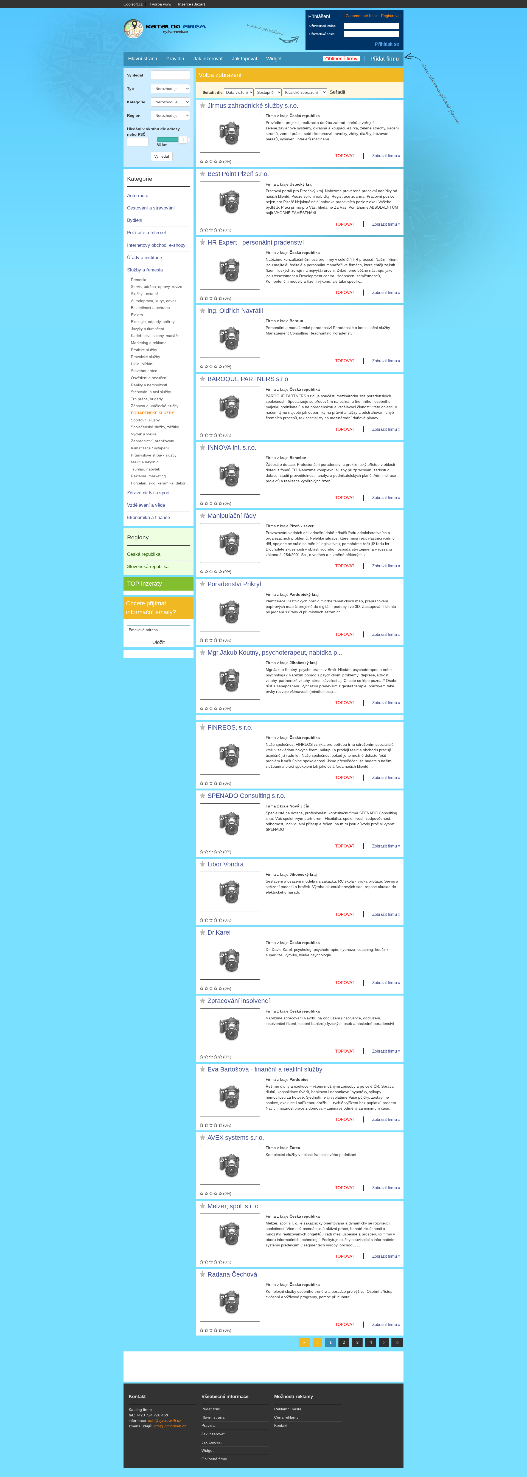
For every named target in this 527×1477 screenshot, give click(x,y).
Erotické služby (144, 350)
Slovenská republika (148, 566)
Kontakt (280, 1425)
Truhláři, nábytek (145, 469)
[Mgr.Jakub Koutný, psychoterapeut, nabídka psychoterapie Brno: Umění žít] (230, 680)
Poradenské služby (152, 413)
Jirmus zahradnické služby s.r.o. (253, 106)
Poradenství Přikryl (234, 584)
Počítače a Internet (146, 232)
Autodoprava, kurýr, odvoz (153, 301)
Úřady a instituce (144, 257)
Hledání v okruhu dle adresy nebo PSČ (153, 132)
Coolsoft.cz (133, 4)
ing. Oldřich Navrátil (235, 311)
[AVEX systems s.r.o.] (230, 1165)
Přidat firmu (385, 59)
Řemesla (138, 279)
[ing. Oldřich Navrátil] (230, 338)
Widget (274, 58)
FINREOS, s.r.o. (230, 727)
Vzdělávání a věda (146, 505)
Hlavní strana (142, 58)
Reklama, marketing (148, 476)
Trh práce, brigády (147, 399)
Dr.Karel (219, 932)
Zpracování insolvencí (239, 1001)
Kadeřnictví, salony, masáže (155, 335)
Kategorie (136, 102)
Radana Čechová (232, 1274)
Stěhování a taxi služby (151, 392)
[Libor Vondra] (230, 891)
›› (397, 1342)
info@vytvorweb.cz (164, 1420)
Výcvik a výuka (143, 434)
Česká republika (143, 554)
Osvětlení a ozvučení (149, 378)
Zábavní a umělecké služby (154, 406)
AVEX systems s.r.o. (236, 1138)
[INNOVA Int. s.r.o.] (230, 475)
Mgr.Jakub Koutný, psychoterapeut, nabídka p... (275, 653)
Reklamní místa (287, 1409)
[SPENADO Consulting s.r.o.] (230, 823)
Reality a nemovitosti (149, 385)
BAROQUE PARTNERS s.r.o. (249, 379)
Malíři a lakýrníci (145, 462)
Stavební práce (144, 370)
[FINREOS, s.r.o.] (230, 755)
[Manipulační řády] (230, 543)
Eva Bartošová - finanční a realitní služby (265, 1069)
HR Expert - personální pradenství (256, 242)
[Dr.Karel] (230, 960)
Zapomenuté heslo (362, 15)
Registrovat (391, 15)
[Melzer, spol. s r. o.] (230, 1233)
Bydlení (134, 220)
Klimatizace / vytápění (150, 448)
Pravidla (175, 58)
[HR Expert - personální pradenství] (230, 270)
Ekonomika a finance (148, 517)
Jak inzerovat (208, 58)
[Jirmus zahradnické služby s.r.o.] (230, 133)
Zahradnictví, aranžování (152, 441)
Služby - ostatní (144, 293)
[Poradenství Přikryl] (230, 611)
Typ (130, 88)
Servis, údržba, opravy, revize (156, 286)
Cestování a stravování (151, 208)
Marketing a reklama (149, 343)
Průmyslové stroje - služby (153, 455)
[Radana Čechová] (230, 1302)
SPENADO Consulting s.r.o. (246, 796)
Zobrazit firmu (384, 155)
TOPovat (344, 155)
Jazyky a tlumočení (147, 329)
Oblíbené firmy (341, 58)
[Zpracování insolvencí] (230, 1028)
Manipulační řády (232, 516)
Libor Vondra (226, 864)
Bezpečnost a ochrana (150, 307)
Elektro (137, 315)
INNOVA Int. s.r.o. (232, 447)
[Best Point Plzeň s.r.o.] (230, 201)
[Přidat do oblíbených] (202, 105)
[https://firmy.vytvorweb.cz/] (170, 29)
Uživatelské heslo (322, 34)
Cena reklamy (286, 1417)
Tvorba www (160, 4)
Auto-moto (137, 195)
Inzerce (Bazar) (191, 4)
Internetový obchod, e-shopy (156, 245)
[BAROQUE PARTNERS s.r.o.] (230, 406)
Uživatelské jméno (322, 25)
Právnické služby (145, 357)
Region (134, 115)
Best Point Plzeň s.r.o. (238, 174)
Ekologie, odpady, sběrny (153, 321)
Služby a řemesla (145, 270)
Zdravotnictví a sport (148, 492)
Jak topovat (244, 58)
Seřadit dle (213, 92)
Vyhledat (135, 75)
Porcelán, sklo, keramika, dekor (158, 483)
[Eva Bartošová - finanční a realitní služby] (230, 1096)
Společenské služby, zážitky (155, 427)
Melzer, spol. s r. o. (234, 1206)
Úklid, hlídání (142, 364)
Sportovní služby (145, 420)
